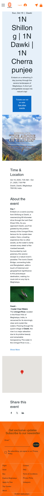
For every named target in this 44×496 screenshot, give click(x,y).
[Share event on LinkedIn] (23, 413)
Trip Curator (6, 486)
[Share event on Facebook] (11, 413)
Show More (15, 350)
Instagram (27, 482)
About (4, 490)
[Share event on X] (17, 413)
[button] (41, 5)
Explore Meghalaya (9, 478)
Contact (26, 465)
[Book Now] (36, 5)
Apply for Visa (7, 482)
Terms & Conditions (30, 474)
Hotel (4, 470)
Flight (4, 465)
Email (7, 440)
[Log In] (25, 5)
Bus (3, 474)
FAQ (24, 470)
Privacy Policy (28, 478)
